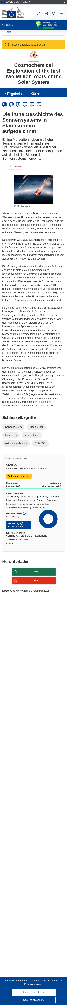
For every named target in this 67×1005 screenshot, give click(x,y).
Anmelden (38, 13)
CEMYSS (40, 443)
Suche (53, 13)
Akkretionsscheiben (16, 443)
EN (11, 104)
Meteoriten (11, 435)
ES (18, 104)
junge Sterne (32, 435)
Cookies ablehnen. (33, 1000)
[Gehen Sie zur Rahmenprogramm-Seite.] (33, 56)
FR (25, 104)
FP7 (9, 32)
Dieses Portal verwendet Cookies (22, 980)
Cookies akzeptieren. (33, 992)
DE (4, 104)
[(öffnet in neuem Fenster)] (13, 12)
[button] (46, 13)
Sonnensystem (13, 427)
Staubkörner (36, 427)
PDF (36, 580)
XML (36, 571)
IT (32, 104)
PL (39, 104)
